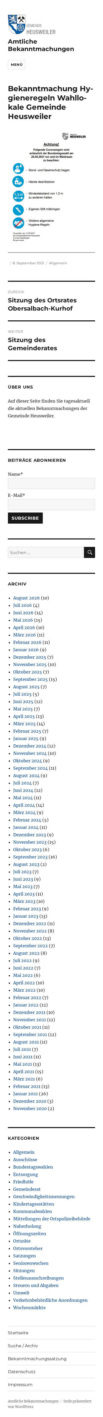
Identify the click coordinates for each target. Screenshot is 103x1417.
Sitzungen (24, 1270)
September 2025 (30, 679)
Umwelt (21, 1292)
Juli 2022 (22, 960)
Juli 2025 (22, 694)
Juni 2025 (23, 701)
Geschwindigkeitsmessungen (44, 1196)
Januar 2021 (25, 1093)
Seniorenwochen (31, 1263)
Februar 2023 (27, 908)
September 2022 (30, 945)
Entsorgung (25, 1174)
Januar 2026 (26, 649)
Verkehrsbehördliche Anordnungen (50, 1300)
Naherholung (27, 1226)
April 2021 (23, 1071)
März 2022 (24, 990)
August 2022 (26, 953)
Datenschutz (21, 1371)
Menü (16, 64)
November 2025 (30, 664)
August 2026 (26, 598)
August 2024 (26, 775)
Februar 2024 (27, 820)
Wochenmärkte (29, 1307)
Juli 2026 (22, 605)
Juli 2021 (22, 1049)
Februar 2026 (27, 642)
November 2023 (29, 842)
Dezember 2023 (29, 834)
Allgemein (58, 263)
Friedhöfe (23, 1181)
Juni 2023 (23, 879)
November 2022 (30, 931)
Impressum (20, 1384)
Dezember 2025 (29, 657)
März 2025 (24, 723)
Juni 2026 (23, 612)
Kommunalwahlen (32, 1211)
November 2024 (30, 753)
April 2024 (24, 805)
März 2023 (24, 901)
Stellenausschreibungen (38, 1278)
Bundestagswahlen (33, 1167)
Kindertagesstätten (33, 1204)
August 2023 (26, 864)
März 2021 (24, 1079)
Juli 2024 (22, 783)
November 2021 (29, 1019)
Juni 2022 (23, 968)
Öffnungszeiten (29, 1233)
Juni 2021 (22, 1056)
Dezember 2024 (29, 746)
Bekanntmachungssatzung (37, 1358)
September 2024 (30, 768)
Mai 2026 (23, 620)
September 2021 (30, 1034)
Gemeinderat (27, 1189)
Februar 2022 (27, 997)
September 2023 (30, 857)
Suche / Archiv (23, 1345)
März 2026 (24, 635)
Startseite (18, 1332)
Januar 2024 (26, 827)
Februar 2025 (27, 731)
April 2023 (24, 894)
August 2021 (26, 1042)
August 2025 (26, 686)
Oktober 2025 (27, 672)
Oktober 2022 (27, 938)
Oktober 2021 (27, 1027)
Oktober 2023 (27, 849)
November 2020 (30, 1108)
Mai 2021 (22, 1064)
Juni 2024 (23, 790)
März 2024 (24, 812)
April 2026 (24, 627)
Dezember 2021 (29, 1012)
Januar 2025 (26, 738)
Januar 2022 (26, 1005)
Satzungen (24, 1255)
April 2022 (24, 982)
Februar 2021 (26, 1086)
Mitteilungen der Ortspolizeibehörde (51, 1218)
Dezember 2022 (29, 923)
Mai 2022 (23, 975)
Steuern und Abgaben (36, 1285)
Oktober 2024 (27, 760)
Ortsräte (22, 1241)
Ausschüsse (25, 1159)
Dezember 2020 (29, 1101)
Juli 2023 (22, 871)
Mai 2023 (22, 886)
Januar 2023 (25, 916)
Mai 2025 (23, 709)
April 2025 (24, 716)
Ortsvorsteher (28, 1248)
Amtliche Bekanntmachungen (41, 45)
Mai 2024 (23, 797)
